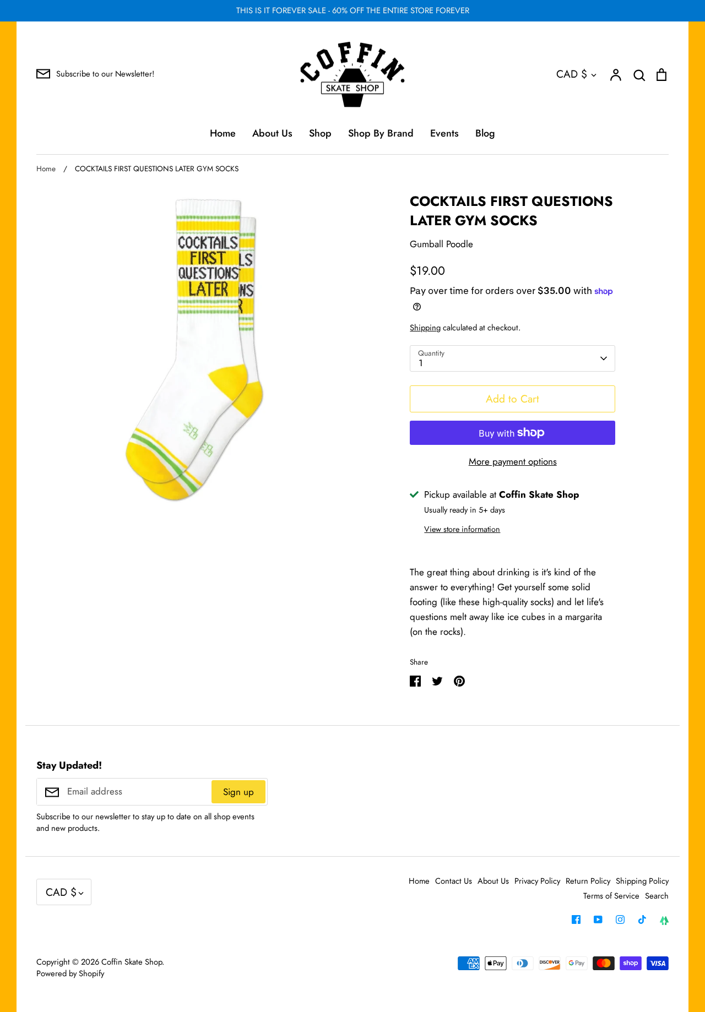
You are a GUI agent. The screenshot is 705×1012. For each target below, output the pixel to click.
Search (657, 896)
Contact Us (453, 881)
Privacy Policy (537, 881)
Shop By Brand (381, 133)
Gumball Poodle (441, 244)
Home (223, 133)
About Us (272, 133)
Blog (485, 133)
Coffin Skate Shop (131, 962)
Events (444, 133)
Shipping (425, 328)
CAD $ (571, 73)
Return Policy (588, 881)
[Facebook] (576, 919)
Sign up (238, 791)
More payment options (513, 461)
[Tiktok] (642, 919)
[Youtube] (598, 919)
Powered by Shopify (70, 973)
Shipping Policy (642, 881)
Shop (320, 133)
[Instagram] (620, 919)
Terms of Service (611, 896)
